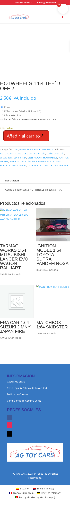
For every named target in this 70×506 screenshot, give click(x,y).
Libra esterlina (12, 115)
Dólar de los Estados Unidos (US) (22, 111)
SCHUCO (5, 165)
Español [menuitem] (24, 488)
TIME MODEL (34, 165)
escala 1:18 (6, 157)
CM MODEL (21, 153)
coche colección (55, 153)
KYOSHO (41, 161)
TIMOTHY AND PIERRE (55, 165)
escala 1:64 (20, 157)
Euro (7, 107)
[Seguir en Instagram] (9, 425)
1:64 (15, 149)
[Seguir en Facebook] (9, 417)
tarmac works (18, 165)
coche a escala (37, 153)
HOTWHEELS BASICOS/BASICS (36, 149)
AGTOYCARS (7, 153)
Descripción (12, 180)
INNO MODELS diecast (22, 161)
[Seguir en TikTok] (9, 434)
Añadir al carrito (23, 136)
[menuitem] (22, 488)
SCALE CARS (54, 161)
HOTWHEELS (50, 157)
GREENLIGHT (35, 157)
